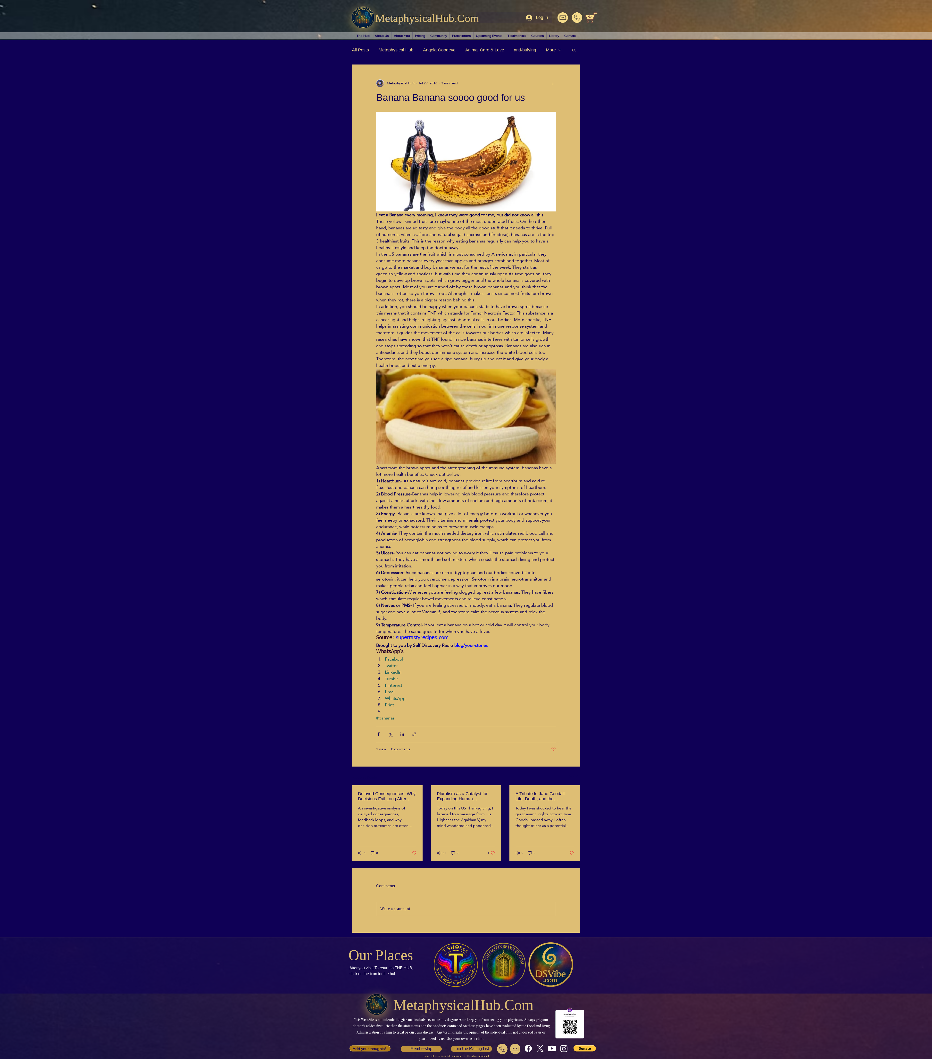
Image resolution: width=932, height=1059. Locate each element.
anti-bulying (525, 50)
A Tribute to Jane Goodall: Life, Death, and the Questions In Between (541, 796)
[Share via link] (414, 734)
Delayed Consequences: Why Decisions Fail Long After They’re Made (387, 796)
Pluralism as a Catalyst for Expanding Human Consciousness (462, 796)
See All (574, 776)
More (551, 50)
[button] (574, 50)
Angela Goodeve (439, 50)
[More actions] (553, 83)
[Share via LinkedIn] (402, 734)
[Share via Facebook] (378, 734)
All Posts (360, 50)
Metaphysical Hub (396, 50)
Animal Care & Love (484, 50)
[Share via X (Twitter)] (390, 734)
